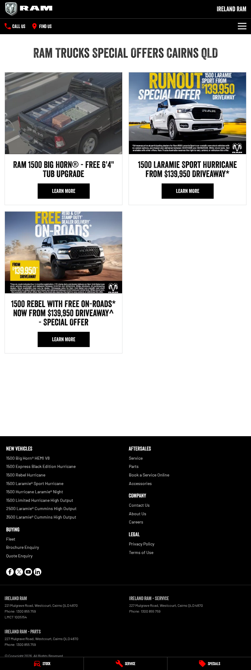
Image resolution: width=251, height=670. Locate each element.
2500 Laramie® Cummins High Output (41, 508)
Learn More (63, 191)
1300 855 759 (26, 611)
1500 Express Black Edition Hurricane (41, 466)
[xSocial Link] (19, 572)
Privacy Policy (141, 543)
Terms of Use (141, 552)
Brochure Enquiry (22, 547)
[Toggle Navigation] (242, 26)
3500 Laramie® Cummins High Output (41, 517)
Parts (134, 466)
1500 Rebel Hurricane (25, 474)
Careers (136, 521)
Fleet (10, 538)
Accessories (140, 483)
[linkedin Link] (37, 572)
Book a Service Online (149, 474)
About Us (137, 513)
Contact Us (139, 505)
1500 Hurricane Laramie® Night (34, 491)
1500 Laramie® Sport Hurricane (34, 483)
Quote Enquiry (19, 555)
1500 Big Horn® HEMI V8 (28, 458)
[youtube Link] (28, 572)
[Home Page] (31, 9)
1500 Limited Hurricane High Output (39, 500)
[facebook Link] (10, 572)
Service (136, 458)
